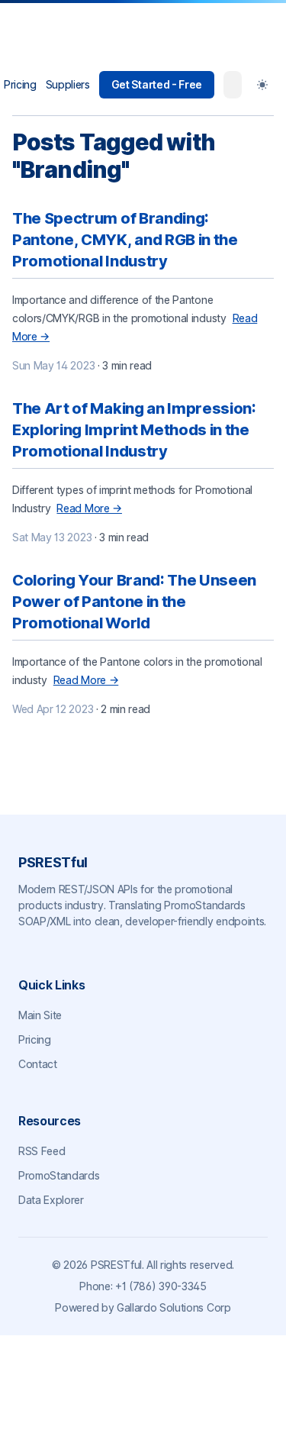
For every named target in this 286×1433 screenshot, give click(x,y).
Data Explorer (51, 1199)
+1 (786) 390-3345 (161, 1286)
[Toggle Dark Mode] (262, 84)
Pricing (20, 84)
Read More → (88, 508)
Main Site (40, 1015)
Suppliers (68, 84)
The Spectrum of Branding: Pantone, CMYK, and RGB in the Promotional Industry (125, 239)
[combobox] (232, 84)
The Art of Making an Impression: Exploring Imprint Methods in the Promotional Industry (134, 429)
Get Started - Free (156, 84)
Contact (37, 1063)
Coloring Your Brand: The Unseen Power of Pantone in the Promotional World (134, 601)
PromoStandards (59, 1175)
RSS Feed (41, 1150)
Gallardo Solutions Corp (174, 1307)
